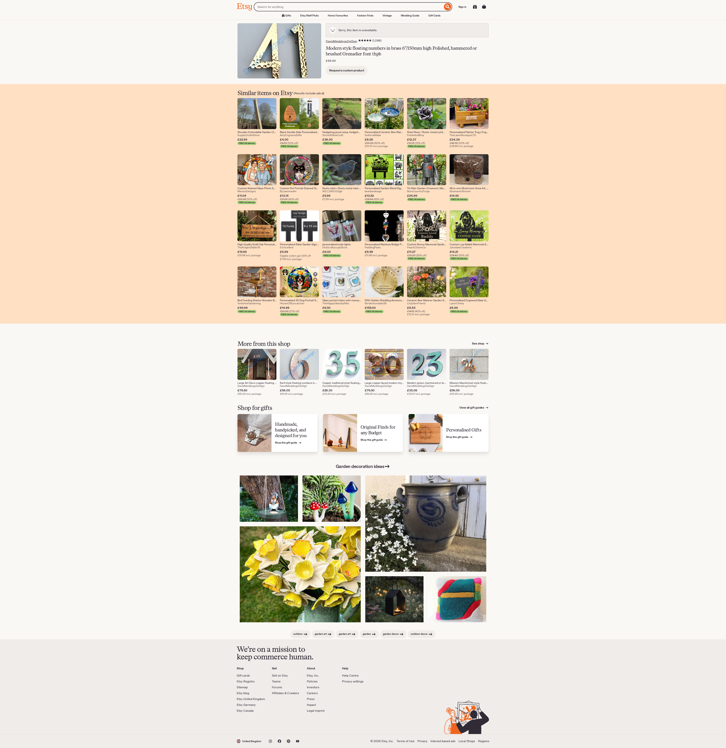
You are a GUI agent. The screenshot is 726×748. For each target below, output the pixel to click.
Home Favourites (338, 15)
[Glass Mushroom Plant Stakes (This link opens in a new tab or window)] (331, 498)
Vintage (387, 15)
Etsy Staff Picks (309, 15)
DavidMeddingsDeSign (341, 41)
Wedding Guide (410, 15)
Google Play (278, 723)
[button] (249, 741)
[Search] (447, 6)
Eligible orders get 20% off (295, 255)
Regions (483, 741)
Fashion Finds (365, 15)
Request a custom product (346, 70)
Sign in (462, 6)
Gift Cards (434, 15)
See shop (478, 343)
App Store (249, 723)
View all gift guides (472, 407)
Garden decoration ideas (360, 466)
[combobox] (348, 6)
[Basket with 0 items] (484, 6)
